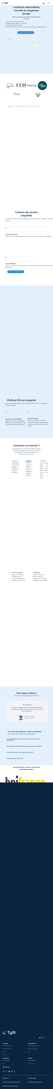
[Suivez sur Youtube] (9, 1071)
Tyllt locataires (6, 1060)
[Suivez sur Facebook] (6, 1071)
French (42, 1037)
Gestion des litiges (7, 1048)
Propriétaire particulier (33, 1045)
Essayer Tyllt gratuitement (26, 32)
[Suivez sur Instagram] (12, 1071)
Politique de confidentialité (34, 1082)
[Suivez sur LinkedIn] (4, 1071)
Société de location (32, 1048)
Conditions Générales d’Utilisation (11, 1082)
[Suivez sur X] (15, 1071)
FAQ (29, 1051)
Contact (5, 1054)
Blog (4, 1051)
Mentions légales (32, 1078)
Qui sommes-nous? (7, 1045)
